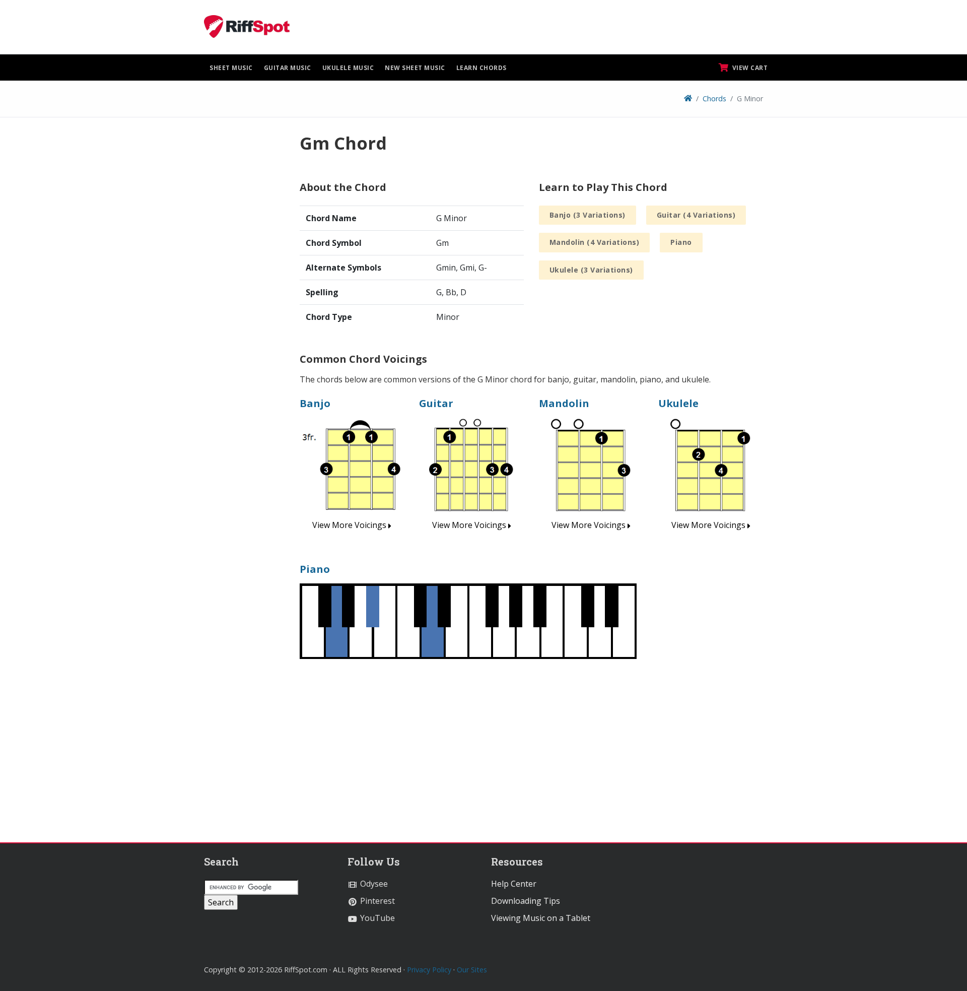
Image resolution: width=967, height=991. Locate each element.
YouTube (376, 917)
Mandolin (564, 403)
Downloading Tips (525, 900)
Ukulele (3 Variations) (591, 270)
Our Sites (472, 969)
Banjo (315, 403)
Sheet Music (231, 67)
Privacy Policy (429, 969)
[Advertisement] (244, 284)
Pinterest (376, 900)
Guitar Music (287, 67)
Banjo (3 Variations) (587, 215)
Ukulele (678, 403)
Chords (714, 98)
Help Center (513, 883)
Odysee (373, 883)
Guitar (436, 403)
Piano (681, 242)
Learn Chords (481, 67)
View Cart (749, 67)
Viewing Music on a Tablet (540, 917)
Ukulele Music (348, 67)
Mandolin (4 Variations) (594, 242)
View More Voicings (350, 525)
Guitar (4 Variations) (696, 215)
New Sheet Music (415, 67)
